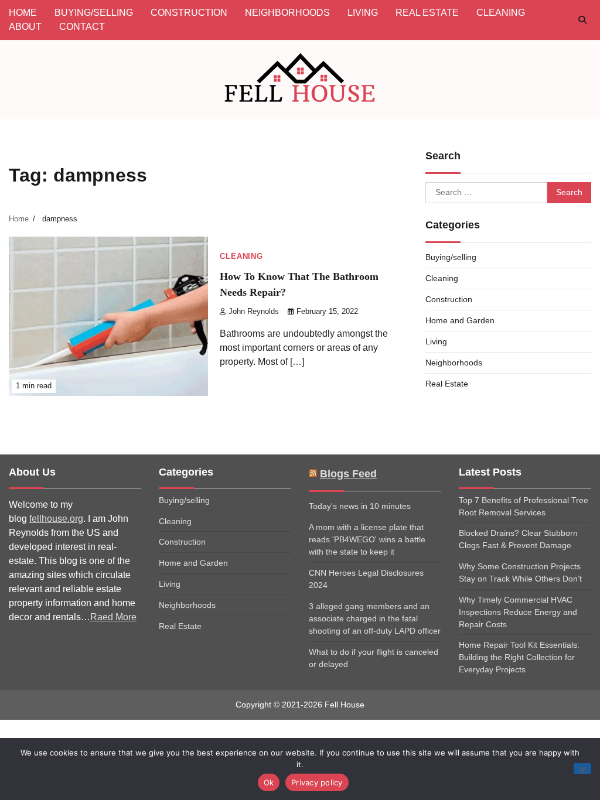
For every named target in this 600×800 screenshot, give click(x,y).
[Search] (582, 20)
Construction (448, 299)
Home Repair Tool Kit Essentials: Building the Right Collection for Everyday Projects (519, 657)
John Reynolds (254, 311)
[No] (582, 768)
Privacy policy (317, 782)
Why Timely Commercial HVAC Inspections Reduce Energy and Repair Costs (518, 612)
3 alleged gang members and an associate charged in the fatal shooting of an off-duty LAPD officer (375, 618)
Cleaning (241, 256)
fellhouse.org (56, 519)
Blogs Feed (348, 474)
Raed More (113, 617)
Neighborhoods (453, 362)
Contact (82, 27)
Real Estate (446, 383)
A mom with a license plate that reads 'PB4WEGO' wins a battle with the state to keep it (367, 539)
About (25, 27)
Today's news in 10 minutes (360, 506)
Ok (269, 782)
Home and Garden (460, 320)
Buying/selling (450, 257)
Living (436, 341)
